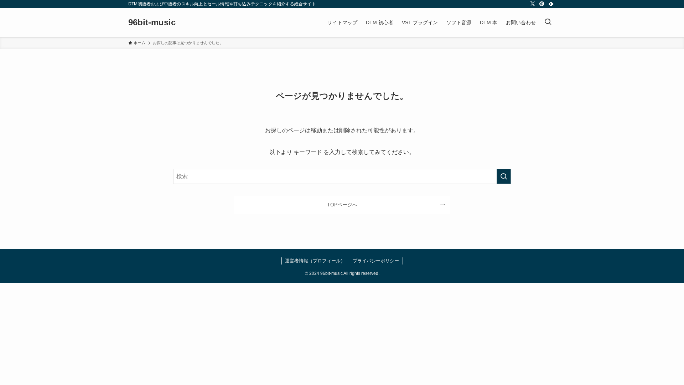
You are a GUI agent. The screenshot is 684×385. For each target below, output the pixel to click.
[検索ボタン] (548, 22)
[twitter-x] (532, 4)
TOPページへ (342, 204)
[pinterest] (541, 4)
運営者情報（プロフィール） (315, 260)
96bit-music (152, 22)
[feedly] (551, 4)
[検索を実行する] (504, 176)
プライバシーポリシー (376, 260)
